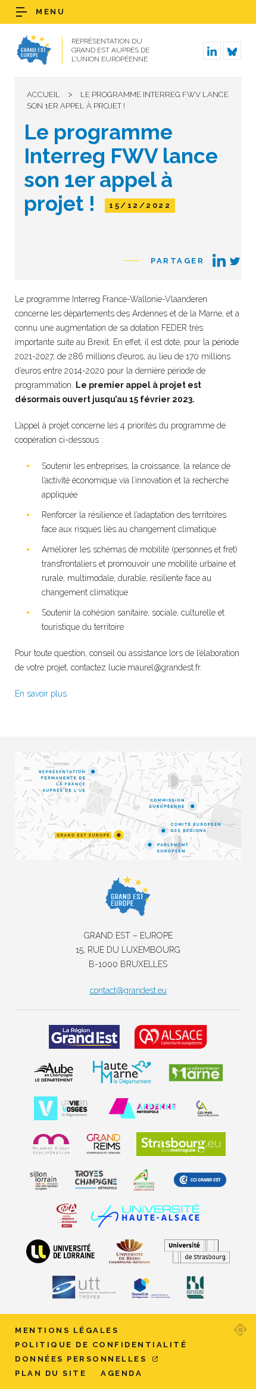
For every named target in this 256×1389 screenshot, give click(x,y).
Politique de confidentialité (101, 1344)
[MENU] (21, 11)
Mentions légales (66, 1330)
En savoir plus (41, 693)
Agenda (121, 1373)
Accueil (43, 94)
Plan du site (50, 1373)
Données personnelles (82, 1358)
